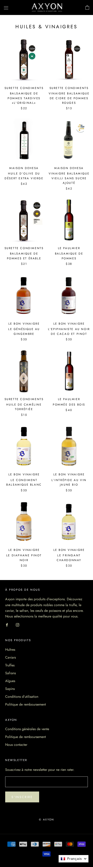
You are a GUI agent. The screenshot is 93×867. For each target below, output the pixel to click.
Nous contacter (16, 744)
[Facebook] (7, 624)
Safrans (10, 673)
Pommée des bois (69, 404)
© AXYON (46, 820)
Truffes (9, 665)
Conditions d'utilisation (21, 696)
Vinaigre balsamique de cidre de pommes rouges (69, 98)
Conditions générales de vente (27, 728)
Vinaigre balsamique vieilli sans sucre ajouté (69, 178)
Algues (10, 680)
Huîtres (10, 649)
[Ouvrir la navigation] (6, 7)
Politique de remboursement (25, 704)
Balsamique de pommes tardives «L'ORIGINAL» (24, 98)
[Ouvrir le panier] (87, 7)
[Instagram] (17, 624)
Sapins (10, 688)
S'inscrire (22, 797)
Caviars (10, 657)
